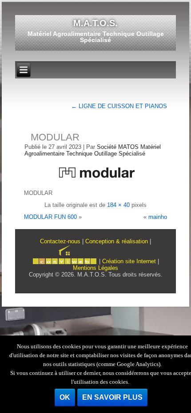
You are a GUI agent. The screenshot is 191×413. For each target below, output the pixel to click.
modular (55, 137)
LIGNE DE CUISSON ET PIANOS (119, 106)
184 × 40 (118, 205)
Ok (65, 397)
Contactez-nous (60, 241)
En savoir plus (112, 397)
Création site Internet (129, 261)
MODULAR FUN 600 (50, 217)
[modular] (95, 181)
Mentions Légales (95, 268)
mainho (157, 217)
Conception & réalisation (116, 241)
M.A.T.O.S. (95, 23)
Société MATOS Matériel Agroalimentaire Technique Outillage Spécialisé (92, 150)
